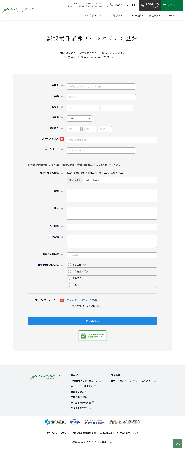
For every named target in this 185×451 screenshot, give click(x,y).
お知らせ (171, 15)
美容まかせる (77, 392)
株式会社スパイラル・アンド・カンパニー (132, 381)
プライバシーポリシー (57, 433)
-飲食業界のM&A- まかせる (84, 381)
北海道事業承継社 (79, 408)
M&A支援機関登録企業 (84, 433)
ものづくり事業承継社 (82, 386)
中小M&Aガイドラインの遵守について (119, 433)
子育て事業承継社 (79, 397)
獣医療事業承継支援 (81, 402)
